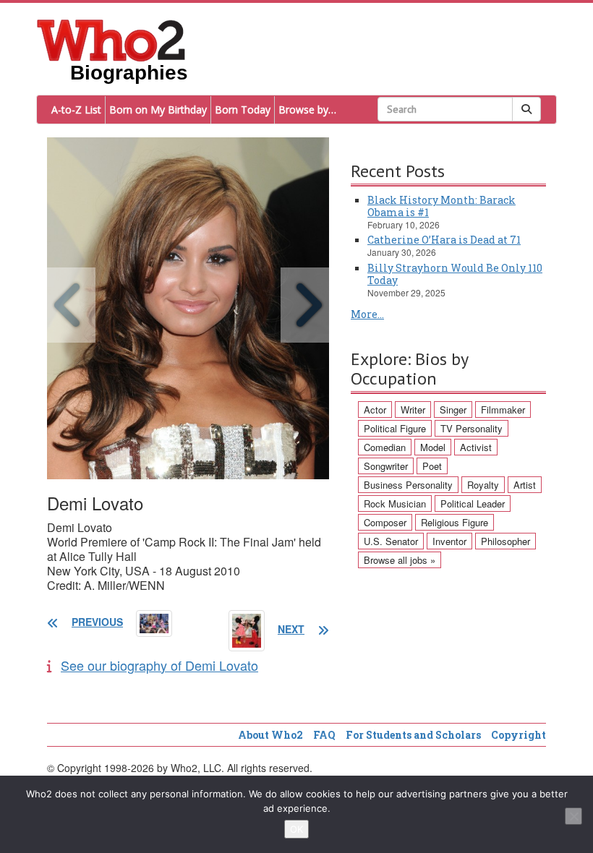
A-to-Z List (76, 109)
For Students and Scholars (413, 735)
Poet (432, 466)
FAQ (324, 735)
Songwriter (386, 466)
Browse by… (307, 109)
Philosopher (505, 541)
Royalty (483, 485)
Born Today (242, 109)
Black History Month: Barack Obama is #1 (441, 206)
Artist (524, 485)
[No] (573, 816)
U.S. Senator (391, 541)
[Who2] (111, 39)
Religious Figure (454, 522)
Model (432, 447)
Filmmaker (503, 409)
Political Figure (395, 428)
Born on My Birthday (158, 109)
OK (296, 829)
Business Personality (408, 485)
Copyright (518, 735)
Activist (476, 447)
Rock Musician (395, 503)
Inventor (449, 541)
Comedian (385, 447)
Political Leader (472, 503)
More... (367, 314)
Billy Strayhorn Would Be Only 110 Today (454, 274)
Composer (385, 522)
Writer (413, 409)
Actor (375, 409)
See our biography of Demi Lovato (159, 665)
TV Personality (471, 428)
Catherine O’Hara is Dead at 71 (444, 240)
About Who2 (270, 735)
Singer (453, 409)
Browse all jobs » (399, 560)
